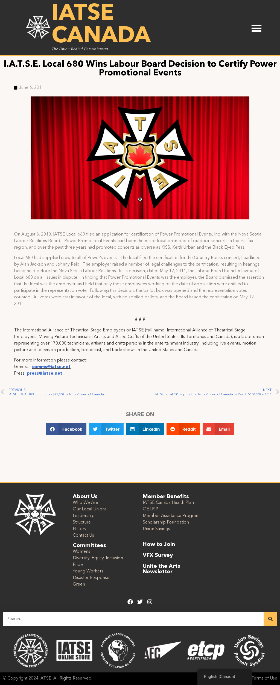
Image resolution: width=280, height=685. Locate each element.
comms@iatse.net (51, 367)
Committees (89, 545)
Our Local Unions (90, 509)
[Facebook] (130, 602)
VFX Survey (158, 555)
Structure (82, 522)
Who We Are (85, 503)
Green (79, 584)
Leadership (84, 516)
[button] (256, 28)
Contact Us (83, 535)
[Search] (270, 619)
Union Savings (156, 529)
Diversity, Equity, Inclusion (98, 558)
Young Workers (88, 571)
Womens (81, 551)
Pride (78, 565)
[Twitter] (140, 602)
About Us (85, 496)
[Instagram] (150, 602)
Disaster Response (91, 578)
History (79, 529)
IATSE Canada (101, 25)
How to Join (159, 544)
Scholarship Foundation (166, 522)
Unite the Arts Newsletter (161, 569)
